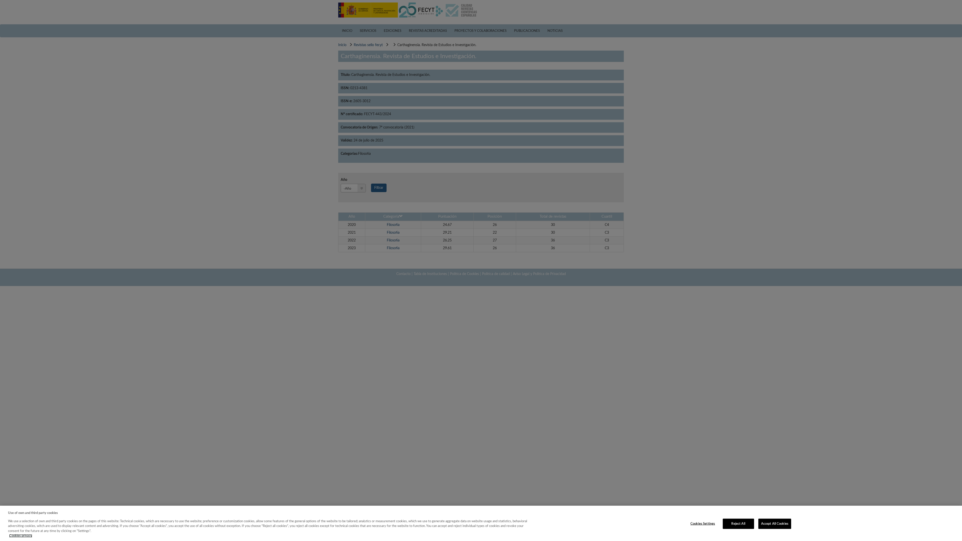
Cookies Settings (702, 523)
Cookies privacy (20, 535)
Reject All (738, 523)
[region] (481, 523)
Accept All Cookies (774, 523)
